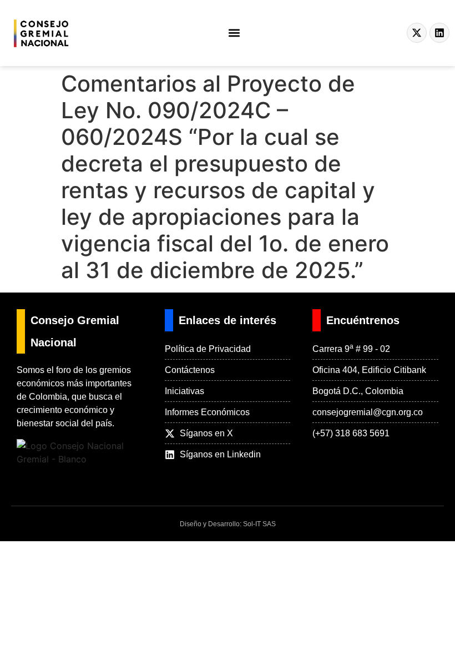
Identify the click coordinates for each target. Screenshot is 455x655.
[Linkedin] (439, 33)
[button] (234, 33)
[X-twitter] (417, 33)
